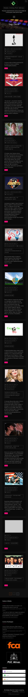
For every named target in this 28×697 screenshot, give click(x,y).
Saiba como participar (8, 637)
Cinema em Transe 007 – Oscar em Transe (13, 57)
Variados (8, 539)
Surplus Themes (7, 691)
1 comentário (9, 53)
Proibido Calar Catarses (11, 142)
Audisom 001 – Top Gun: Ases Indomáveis (13, 496)
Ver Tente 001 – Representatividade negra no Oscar (13, 251)
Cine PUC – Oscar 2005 (11, 543)
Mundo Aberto (9, 194)
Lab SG (7, 48)
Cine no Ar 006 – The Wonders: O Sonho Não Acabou (13, 579)
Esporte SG (8, 292)
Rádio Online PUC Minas (14, 8)
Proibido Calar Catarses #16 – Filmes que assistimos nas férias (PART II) (13, 147)
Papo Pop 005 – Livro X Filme (12, 96)
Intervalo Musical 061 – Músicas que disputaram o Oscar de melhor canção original (12, 395)
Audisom (8, 442)
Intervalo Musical (10, 389)
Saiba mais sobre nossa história (10, 617)
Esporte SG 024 (9, 346)
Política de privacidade (14, 694)
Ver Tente (20, 246)
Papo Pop (8, 93)
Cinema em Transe (10, 51)
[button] (26, 1)
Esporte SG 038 (9, 295)
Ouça (6, 68)
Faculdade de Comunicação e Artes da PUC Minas (12, 609)
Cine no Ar (8, 575)
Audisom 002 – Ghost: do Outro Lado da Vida (12, 447)
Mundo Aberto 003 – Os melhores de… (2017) (11, 198)
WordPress (21, 691)
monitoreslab (9, 138)
